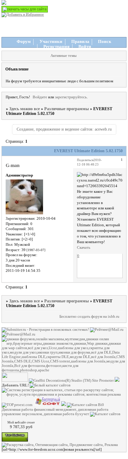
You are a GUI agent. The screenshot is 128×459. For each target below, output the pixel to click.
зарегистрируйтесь (71, 97)
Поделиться (85, 160)
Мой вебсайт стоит (21, 422)
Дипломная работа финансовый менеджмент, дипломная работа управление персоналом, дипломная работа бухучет (55, 411)
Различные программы (66, 109)
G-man (13, 165)
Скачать (83, 247)
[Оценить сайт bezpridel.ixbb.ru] (117, 380)
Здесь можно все (24, 109)
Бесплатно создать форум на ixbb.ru (89, 316)
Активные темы (63, 56)
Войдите (40, 97)
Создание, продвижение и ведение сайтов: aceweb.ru (64, 129)
